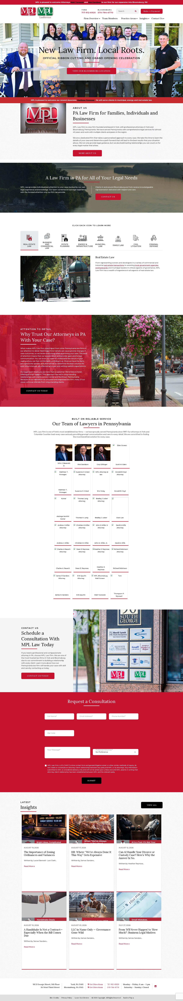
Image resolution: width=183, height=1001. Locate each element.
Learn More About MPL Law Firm (91, 71)
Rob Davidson (94, 2)
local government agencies (146, 265)
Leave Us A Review (82, 998)
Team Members (110, 18)
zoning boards (101, 268)
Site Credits (54, 998)
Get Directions (96, 984)
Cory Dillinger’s (56, 100)
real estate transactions (114, 265)
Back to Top (127, 998)
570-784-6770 (105, 12)
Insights (144, 18)
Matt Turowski (77, 2)
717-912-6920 (89, 12)
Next (178, 60)
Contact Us (157, 18)
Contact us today (37, 391)
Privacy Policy (66, 998)
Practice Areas (128, 18)
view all (152, 805)
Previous (5, 60)
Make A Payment (151, 11)
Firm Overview (91, 18)
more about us (87, 153)
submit (91, 780)
